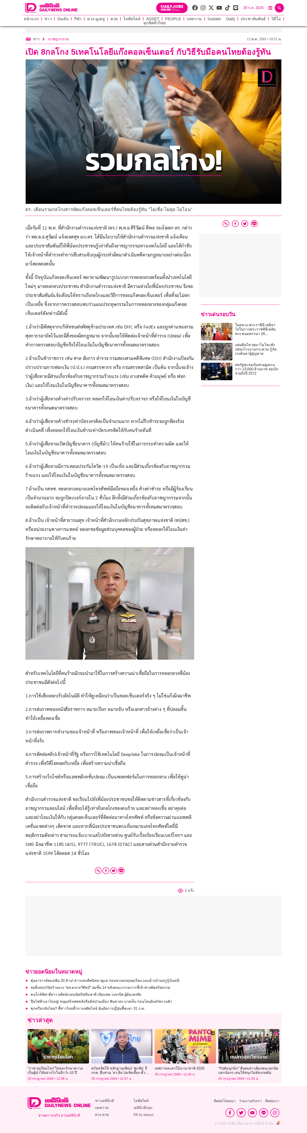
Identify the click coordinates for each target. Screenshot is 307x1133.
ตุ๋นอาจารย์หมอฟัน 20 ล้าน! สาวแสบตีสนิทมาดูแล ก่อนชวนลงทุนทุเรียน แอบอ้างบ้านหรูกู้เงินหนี (105, 980)
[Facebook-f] (229, 1112)
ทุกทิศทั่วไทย (154, 23)
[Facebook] (105, 870)
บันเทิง (63, 19)
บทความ (194, 19)
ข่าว (48, 19)
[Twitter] (113, 870)
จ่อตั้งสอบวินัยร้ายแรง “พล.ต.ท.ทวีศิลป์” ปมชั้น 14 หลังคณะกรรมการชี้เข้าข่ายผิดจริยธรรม (100, 987)
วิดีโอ (276, 19)
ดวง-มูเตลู (96, 19)
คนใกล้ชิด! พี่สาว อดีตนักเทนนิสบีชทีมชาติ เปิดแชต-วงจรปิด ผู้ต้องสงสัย (86, 994)
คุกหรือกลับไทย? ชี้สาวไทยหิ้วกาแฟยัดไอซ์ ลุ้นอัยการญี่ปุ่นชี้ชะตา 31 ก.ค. (88, 1008)
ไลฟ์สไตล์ (131, 19)
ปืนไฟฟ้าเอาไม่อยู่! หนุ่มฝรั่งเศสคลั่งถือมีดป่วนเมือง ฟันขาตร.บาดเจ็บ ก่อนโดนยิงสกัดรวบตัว (101, 1001)
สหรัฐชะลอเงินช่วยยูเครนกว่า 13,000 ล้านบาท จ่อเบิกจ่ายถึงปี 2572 (256, 369)
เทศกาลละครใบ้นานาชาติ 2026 (180, 1068)
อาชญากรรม (58, 39)
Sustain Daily (221, 19)
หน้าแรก (31, 19)
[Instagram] (274, 1112)
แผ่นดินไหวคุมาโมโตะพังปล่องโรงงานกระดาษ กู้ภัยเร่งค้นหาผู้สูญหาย (255, 349)
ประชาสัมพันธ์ (253, 19)
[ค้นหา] (279, 7)
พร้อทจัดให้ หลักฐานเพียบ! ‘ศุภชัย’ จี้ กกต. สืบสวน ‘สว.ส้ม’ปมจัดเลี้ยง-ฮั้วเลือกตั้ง (119, 1072)
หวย (114, 19)
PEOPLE (173, 19)
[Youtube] (252, 1112)
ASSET (152, 19)
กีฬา (78, 19)
